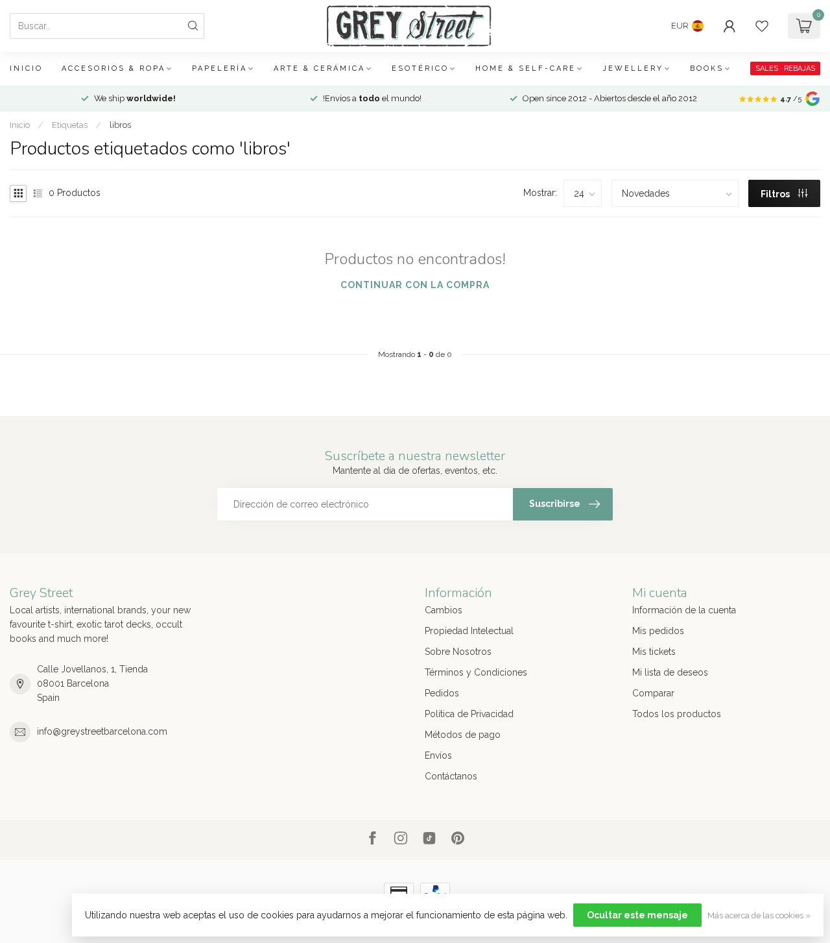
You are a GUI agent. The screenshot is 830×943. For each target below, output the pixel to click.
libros (120, 124)
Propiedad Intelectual (469, 631)
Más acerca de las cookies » (759, 915)
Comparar (653, 693)
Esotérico (420, 68)
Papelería (219, 68)
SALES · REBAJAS (785, 68)
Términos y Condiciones (476, 672)
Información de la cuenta (684, 610)
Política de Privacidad (469, 714)
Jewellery (632, 68)
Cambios (443, 610)
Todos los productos (676, 714)
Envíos (438, 755)
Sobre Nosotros (458, 651)
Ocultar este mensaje (637, 915)
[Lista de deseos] (761, 26)
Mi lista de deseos (670, 672)
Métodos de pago (463, 734)
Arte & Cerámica (319, 68)
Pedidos (442, 693)
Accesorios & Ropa (113, 68)
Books (707, 68)
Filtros (776, 194)
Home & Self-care (525, 68)
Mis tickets (654, 651)
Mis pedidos (658, 631)
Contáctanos (451, 776)
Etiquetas (70, 124)
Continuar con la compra (415, 285)
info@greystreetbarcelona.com (102, 731)
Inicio (26, 68)
